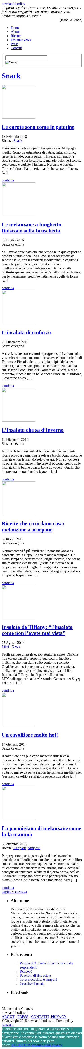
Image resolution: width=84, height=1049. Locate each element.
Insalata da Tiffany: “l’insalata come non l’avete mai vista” (37, 630)
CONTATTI (40, 1017)
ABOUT (8, 1017)
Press (14, 44)
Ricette (16, 36)
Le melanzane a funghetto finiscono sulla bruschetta (31, 228)
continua (8, 180)
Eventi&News (21, 40)
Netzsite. (8, 1025)
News (16, 647)
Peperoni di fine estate (35, 975)
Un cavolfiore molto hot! (30, 735)
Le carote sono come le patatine (38, 127)
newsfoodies (13, 4)
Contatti (16, 48)
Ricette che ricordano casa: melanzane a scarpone (33, 527)
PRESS (22, 1017)
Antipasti (19, 848)
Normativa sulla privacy (45, 1045)
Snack (11, 76)
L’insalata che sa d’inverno (33, 430)
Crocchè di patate (32, 983)
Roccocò (26, 971)
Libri (5, 647)
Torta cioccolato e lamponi (38, 979)
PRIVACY (59, 1017)
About (15, 32)
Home (15, 28)
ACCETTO (19, 1045)
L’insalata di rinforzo (26, 332)
